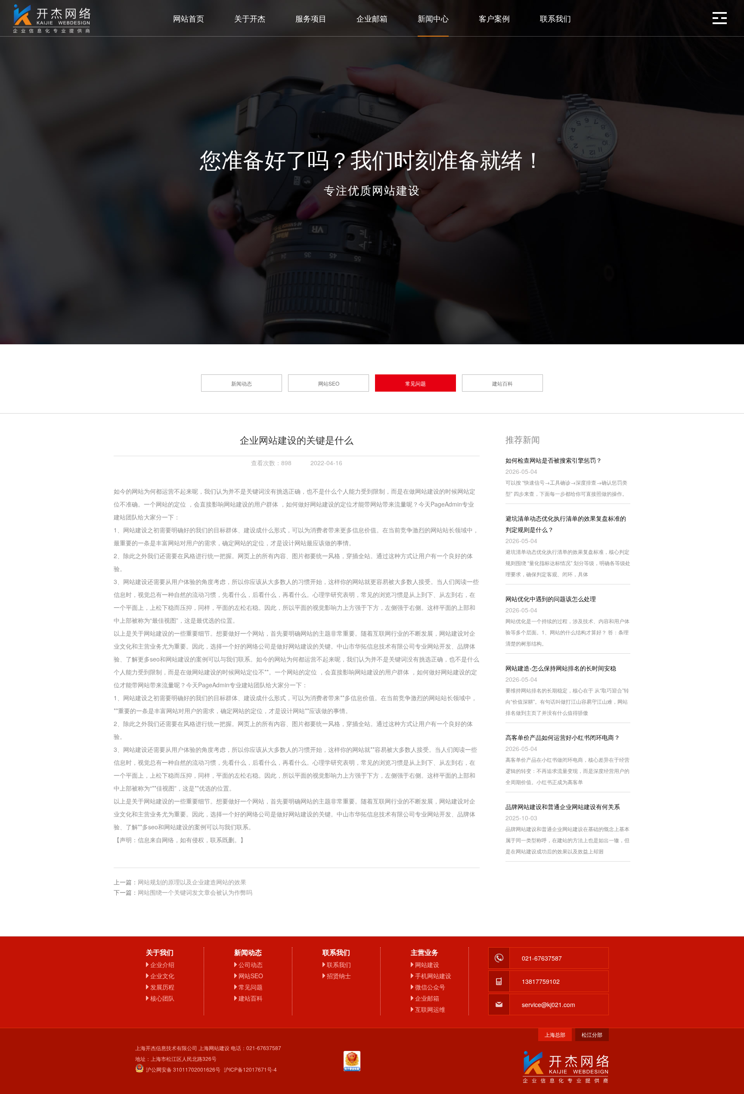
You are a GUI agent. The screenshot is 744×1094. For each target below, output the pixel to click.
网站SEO (328, 383)
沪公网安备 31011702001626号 (183, 1069)
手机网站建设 (433, 975)
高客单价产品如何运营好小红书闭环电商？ (562, 737)
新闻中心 (433, 18)
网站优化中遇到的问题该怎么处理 (550, 598)
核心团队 (162, 998)
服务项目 (310, 18)
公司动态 (251, 964)
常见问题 (415, 383)
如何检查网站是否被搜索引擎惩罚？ (553, 460)
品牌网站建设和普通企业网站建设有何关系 (562, 806)
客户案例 (494, 18)
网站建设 (427, 964)
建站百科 (502, 383)
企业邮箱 (372, 18)
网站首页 (188, 18)
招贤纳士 (339, 975)
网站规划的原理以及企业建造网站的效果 (192, 882)
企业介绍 (162, 964)
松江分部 (592, 1034)
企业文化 (162, 975)
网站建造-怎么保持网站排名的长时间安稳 (560, 668)
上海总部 (555, 1034)
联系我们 (555, 18)
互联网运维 (430, 1009)
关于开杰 (249, 18)
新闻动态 (241, 383)
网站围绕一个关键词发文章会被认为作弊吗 (195, 892)
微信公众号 (430, 987)
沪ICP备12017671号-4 (250, 1069)
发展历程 (162, 987)
